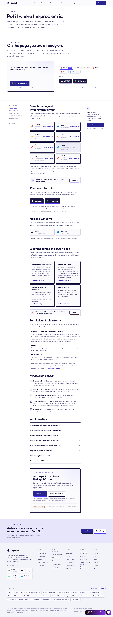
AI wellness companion (55, 568)
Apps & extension (43, 562)
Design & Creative (98, 596)
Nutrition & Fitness (57, 596)
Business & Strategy (64, 592)
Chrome (67, 67)
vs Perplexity (83, 559)
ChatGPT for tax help (84, 567)
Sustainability (76, 599)
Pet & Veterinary (35, 599)
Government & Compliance (61, 599)
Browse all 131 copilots (98, 588)
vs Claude (83, 556)
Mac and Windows (14, 113)
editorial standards (53, 368)
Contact (96, 556)
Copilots (43, 3)
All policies (97, 569)
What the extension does (15, 115)
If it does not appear (14, 121)
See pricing (100, 531)
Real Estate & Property (14, 596)
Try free (73, 180)
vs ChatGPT (83, 553)
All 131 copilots (42, 553)
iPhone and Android (14, 110)
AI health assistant (57, 558)
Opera (65, 72)
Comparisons (70, 565)
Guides (68, 556)
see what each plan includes (55, 241)
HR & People (12, 599)
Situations (69, 553)
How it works (41, 556)
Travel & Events (23, 599)
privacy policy (70, 366)
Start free (101, 3)
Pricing (73, 3)
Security (96, 565)
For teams (41, 565)
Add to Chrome (19, 83)
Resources (53, 3)
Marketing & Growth (79, 592)
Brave (97, 67)
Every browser (13, 108)
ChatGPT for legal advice (85, 563)
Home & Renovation (29, 596)
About (96, 553)
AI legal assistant (57, 554)
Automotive (46, 599)
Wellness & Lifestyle (43, 596)
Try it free (95, 125)
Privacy (96, 559)
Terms (96, 562)
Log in (93, 3)
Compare (64, 3)
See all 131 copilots (56, 494)
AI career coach (56, 564)
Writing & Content (85, 596)
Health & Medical (21, 592)
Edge (78, 67)
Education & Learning (94, 592)
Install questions (13, 123)
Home (36, 3)
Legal (10, 592)
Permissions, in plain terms (15, 118)
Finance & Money (34, 592)
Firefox (87, 67)
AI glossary (69, 562)
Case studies (70, 559)
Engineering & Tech (71, 596)
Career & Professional (49, 592)
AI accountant (56, 561)
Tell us (44, 409)
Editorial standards (71, 569)
